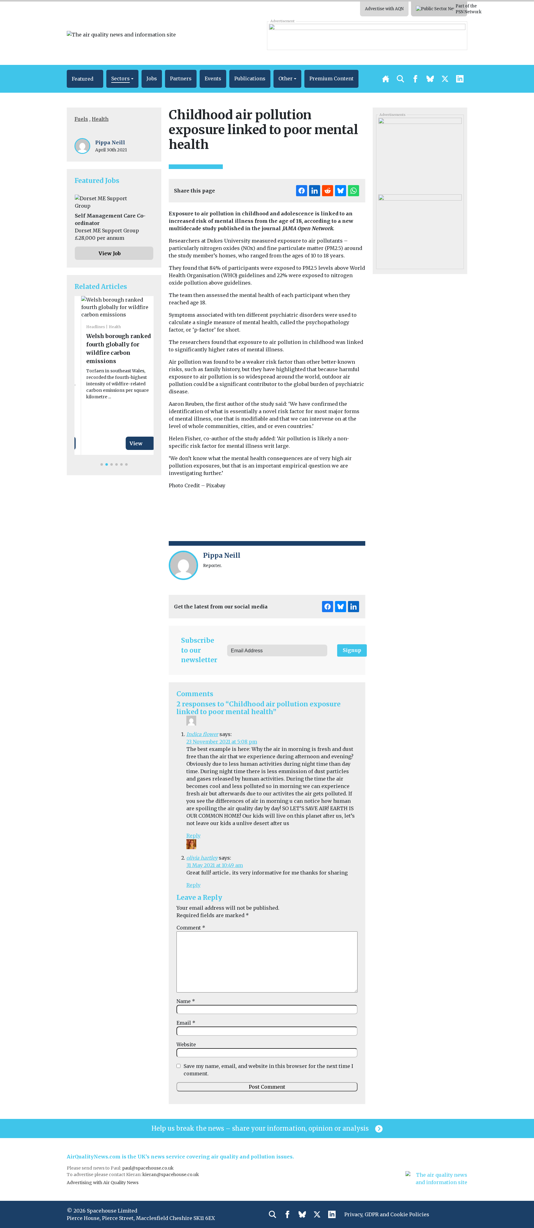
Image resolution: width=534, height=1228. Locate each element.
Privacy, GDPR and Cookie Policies (386, 1214)
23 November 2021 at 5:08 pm (221, 742)
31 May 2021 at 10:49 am (214, 865)
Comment (190, 928)
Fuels (81, 119)
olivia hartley (202, 858)
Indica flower (202, 734)
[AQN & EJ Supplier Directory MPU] (419, 229)
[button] (85, 79)
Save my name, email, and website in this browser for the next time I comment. (268, 1070)
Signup (352, 650)
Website (186, 1044)
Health (100, 119)
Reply (193, 835)
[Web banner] (367, 35)
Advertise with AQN (384, 8)
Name (185, 1001)
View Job (110, 253)
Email (185, 1023)
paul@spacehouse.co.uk (148, 1168)
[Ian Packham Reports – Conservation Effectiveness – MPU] (419, 152)
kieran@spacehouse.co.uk (170, 1174)
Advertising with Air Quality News (102, 1182)
